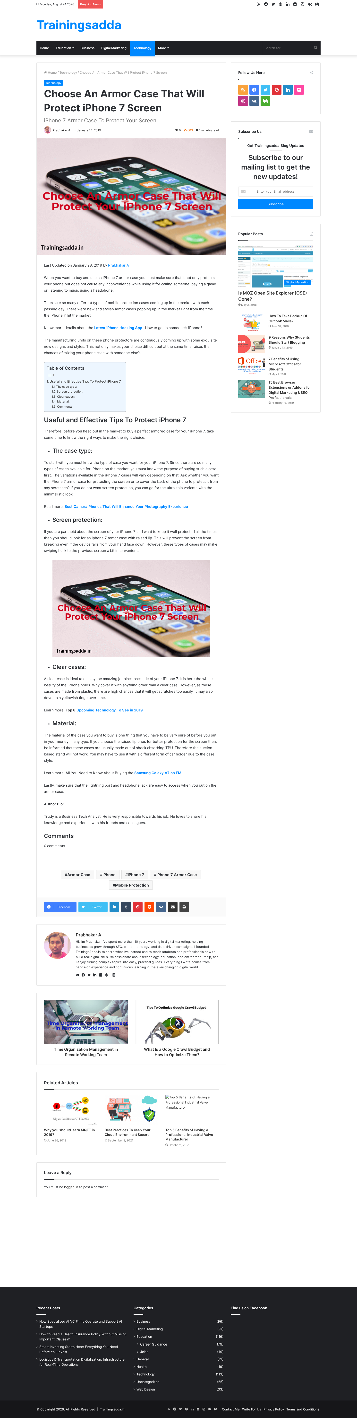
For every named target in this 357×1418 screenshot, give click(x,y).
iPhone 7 (136, 874)
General (142, 1359)
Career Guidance (153, 1344)
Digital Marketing (114, 48)
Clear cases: (65, 396)
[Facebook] (84, 975)
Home (44, 48)
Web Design (145, 1389)
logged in (71, 1187)
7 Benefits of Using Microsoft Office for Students (285, 364)
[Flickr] (102, 975)
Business (87, 48)
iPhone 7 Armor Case (176, 874)
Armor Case (78, 874)
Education (63, 48)
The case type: (66, 386)
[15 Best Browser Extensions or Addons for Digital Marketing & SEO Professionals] (251, 389)
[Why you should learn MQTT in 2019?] (70, 1110)
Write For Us (251, 1409)
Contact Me (231, 1409)
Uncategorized (147, 1382)
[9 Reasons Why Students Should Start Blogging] (251, 344)
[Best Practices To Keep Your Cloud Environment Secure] (131, 1110)
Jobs (144, 1352)
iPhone (109, 874)
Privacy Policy (274, 1409)
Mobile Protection (132, 885)
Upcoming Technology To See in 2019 (109, 710)
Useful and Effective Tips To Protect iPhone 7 (85, 381)
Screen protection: (70, 391)
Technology (142, 48)
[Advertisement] (178, 1241)
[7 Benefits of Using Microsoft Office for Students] (251, 366)
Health (141, 1367)
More (162, 48)
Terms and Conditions (302, 1409)
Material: (63, 401)
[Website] (79, 975)
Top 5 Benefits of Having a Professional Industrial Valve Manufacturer (189, 1134)
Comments (64, 406)
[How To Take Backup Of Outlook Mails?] (251, 323)
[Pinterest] (108, 975)
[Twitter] (90, 975)
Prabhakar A (61, 130)
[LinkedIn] (96, 975)
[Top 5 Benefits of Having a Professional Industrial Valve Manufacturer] (192, 1110)
